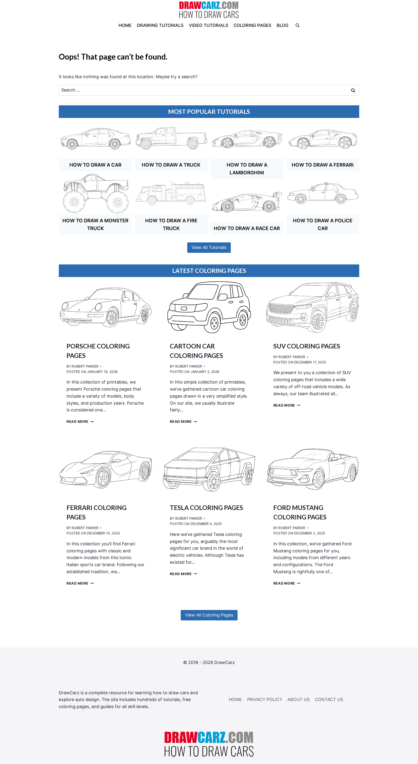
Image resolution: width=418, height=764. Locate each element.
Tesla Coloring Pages (206, 507)
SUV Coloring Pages (306, 346)
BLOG (282, 25)
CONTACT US (329, 699)
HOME (125, 25)
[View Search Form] (297, 25)
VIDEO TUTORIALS (208, 25)
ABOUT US (298, 699)
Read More (80, 421)
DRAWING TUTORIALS (160, 25)
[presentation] (105, 307)
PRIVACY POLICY (264, 699)
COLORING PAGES (252, 25)
